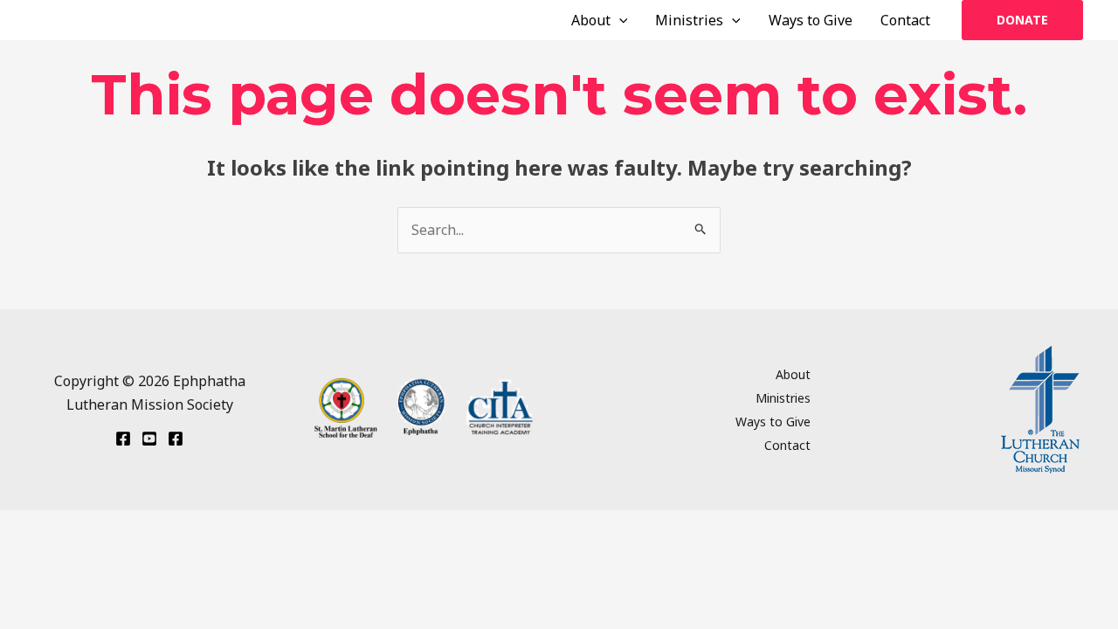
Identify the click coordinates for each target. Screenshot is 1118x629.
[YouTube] (149, 438)
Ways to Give (810, 20)
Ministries (689, 20)
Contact (905, 20)
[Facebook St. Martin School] (175, 438)
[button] (619, 20)
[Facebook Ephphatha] (123, 438)
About (591, 20)
